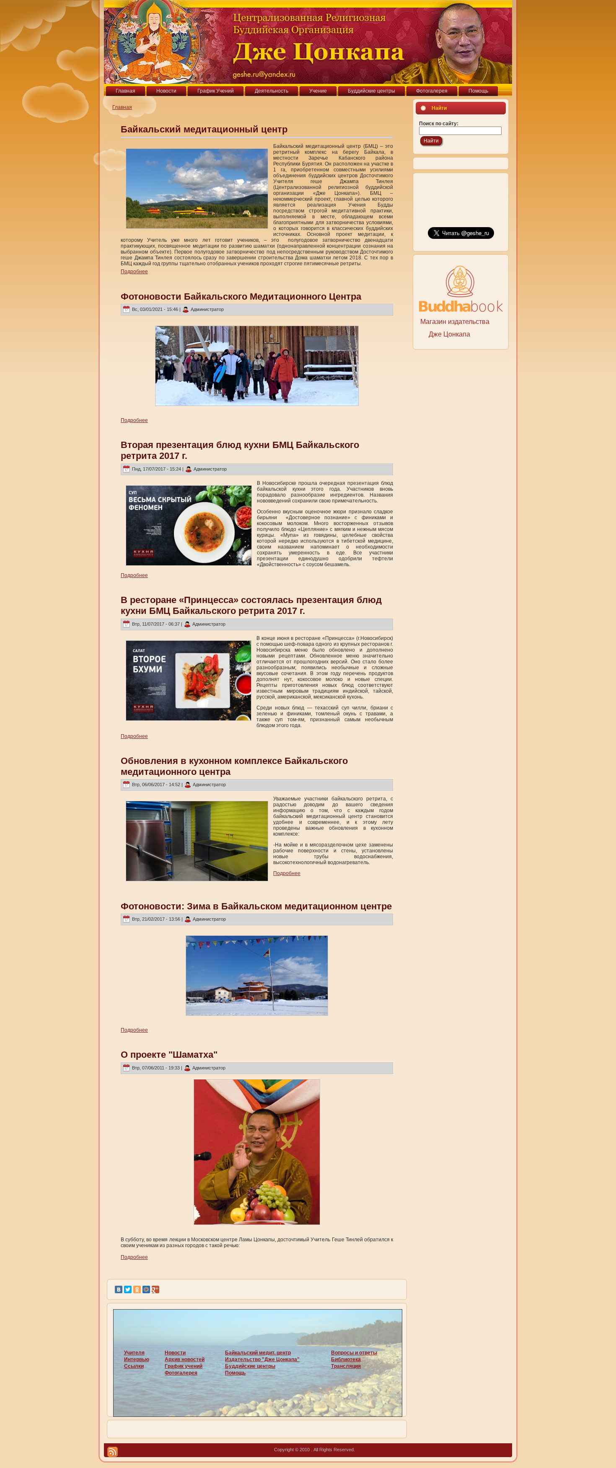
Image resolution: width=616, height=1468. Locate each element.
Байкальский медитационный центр (204, 129)
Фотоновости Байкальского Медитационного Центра (241, 296)
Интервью (136, 1359)
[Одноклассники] (137, 1289)
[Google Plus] (155, 1289)
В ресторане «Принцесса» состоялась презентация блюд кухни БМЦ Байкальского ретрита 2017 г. (251, 605)
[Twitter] (128, 1289)
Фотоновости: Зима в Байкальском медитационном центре (256, 906)
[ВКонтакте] (118, 1289)
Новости (175, 1353)
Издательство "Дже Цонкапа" (262, 1359)
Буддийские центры (250, 1366)
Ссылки (134, 1366)
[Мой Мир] (146, 1289)
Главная (122, 107)
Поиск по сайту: (438, 124)
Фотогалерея (181, 1373)
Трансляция (346, 1366)
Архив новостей (184, 1359)
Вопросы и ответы (354, 1353)
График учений (183, 1366)
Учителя (134, 1353)
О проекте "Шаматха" (169, 1054)
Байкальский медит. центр (258, 1353)
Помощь (235, 1373)
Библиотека (346, 1359)
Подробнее (134, 271)
